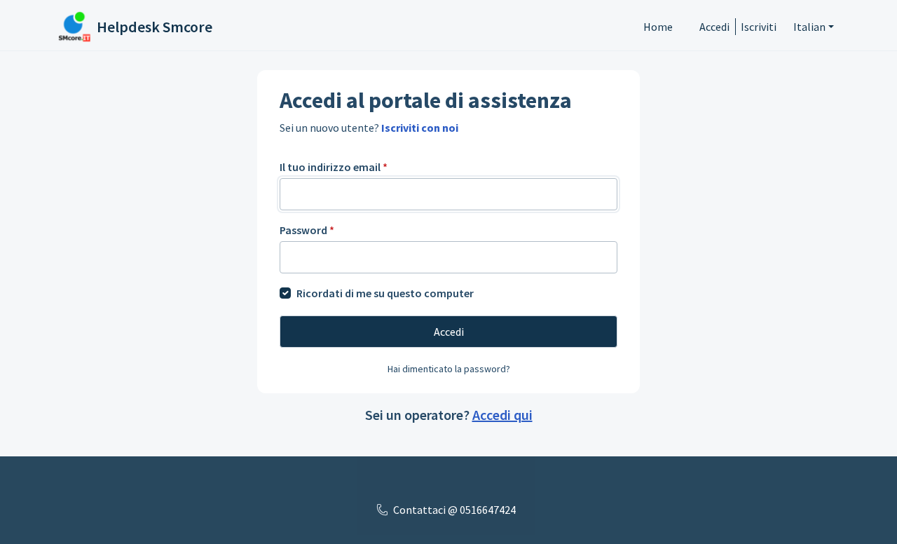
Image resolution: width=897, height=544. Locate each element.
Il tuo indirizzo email (334, 167)
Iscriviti (758, 27)
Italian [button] (809, 27)
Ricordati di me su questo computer (385, 293)
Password (307, 230)
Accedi (714, 27)
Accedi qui (502, 414)
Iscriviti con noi (419, 128)
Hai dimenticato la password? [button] (449, 368)
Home (658, 27)
